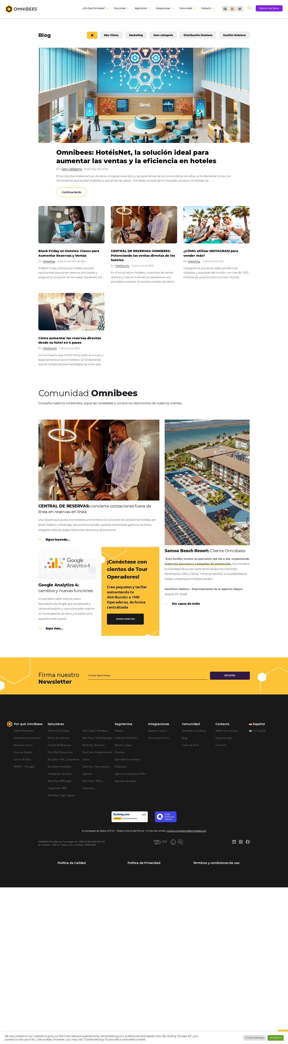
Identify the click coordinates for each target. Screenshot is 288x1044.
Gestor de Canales (58, 730)
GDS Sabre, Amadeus (95, 730)
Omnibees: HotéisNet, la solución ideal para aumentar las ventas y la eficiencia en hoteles (136, 156)
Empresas (121, 766)
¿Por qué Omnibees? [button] (93, 8)
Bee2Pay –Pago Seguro (61, 795)
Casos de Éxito (22, 759)
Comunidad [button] (185, 8)
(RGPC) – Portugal (24, 766)
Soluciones (56, 724)
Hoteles (119, 730)
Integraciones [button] (163, 8)
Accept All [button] (275, 1037)
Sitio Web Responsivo (60, 752)
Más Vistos (111, 35)
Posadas (120, 752)
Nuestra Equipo (23, 752)
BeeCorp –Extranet (94, 745)
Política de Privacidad (144, 863)
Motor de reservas (58, 737)
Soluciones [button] (120, 8)
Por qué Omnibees (28, 724)
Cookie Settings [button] (254, 1037)
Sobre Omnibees (24, 730)
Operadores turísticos (127, 759)
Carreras (220, 745)
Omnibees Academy (194, 730)
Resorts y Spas (123, 745)
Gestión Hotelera (234, 35)
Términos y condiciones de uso (216, 863)
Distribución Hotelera (198, 35)
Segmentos (123, 724)
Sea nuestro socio (158, 737)
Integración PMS (57, 788)
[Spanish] (232, 9)
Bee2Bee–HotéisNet (59, 766)
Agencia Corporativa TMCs (130, 773)
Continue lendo (71, 192)
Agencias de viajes (125, 780)
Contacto (222, 724)
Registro (229, 675)
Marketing (136, 35)
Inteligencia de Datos (60, 773)
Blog (184, 737)
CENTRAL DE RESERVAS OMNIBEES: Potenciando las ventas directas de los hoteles (143, 255)
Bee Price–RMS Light (60, 780)
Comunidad (191, 724)
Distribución (122, 265)
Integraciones (158, 724)
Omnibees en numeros (27, 737)
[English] (240, 9)
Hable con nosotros (226, 730)
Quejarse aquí (223, 737)
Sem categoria (163, 35)
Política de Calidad (72, 863)
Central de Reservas (59, 745)
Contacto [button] (206, 8)
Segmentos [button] (141, 8)
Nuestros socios (23, 745)
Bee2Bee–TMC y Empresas (63, 759)
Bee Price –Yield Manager (98, 737)
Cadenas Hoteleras (126, 737)
